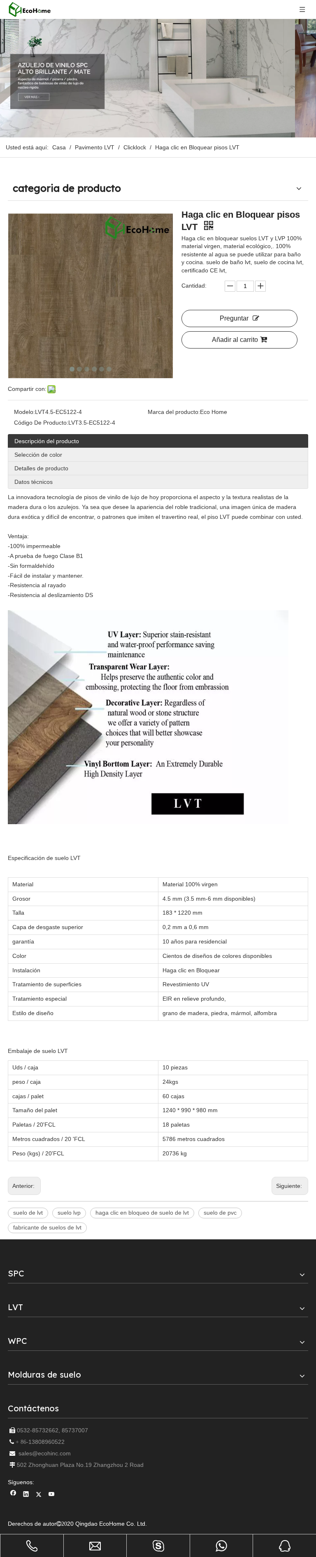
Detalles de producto (41, 468)
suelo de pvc (220, 1212)
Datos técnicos (33, 482)
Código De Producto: (41, 422)
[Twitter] (39, 1495)
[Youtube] (51, 1495)
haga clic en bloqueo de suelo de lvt (142, 1212)
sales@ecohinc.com (45, 1453)
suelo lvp (69, 1212)
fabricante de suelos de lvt (47, 1227)
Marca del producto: (174, 412)
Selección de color (38, 454)
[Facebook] (13, 1495)
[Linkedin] (26, 1495)
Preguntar (234, 318)
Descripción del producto (46, 441)
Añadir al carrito (235, 339)
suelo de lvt (28, 1212)
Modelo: (24, 412)
